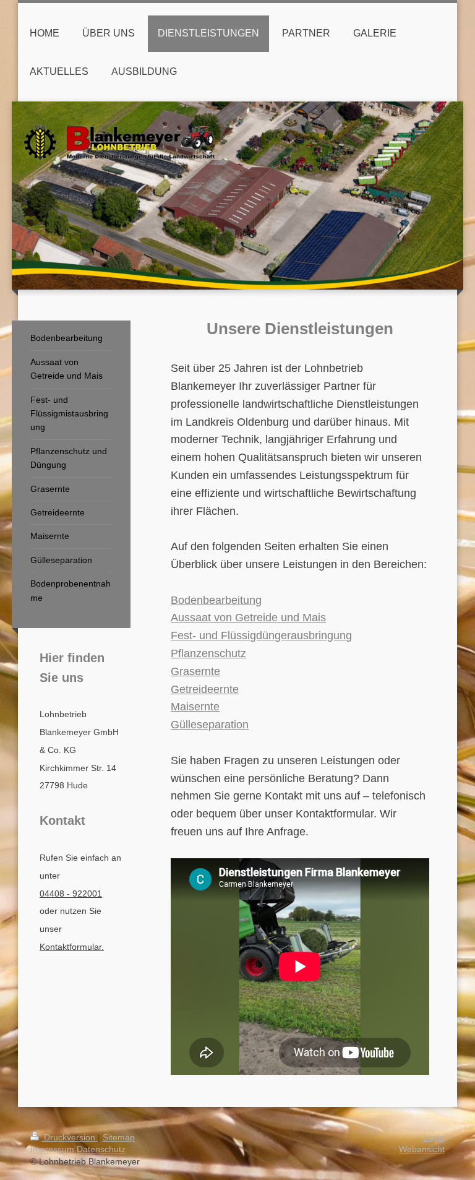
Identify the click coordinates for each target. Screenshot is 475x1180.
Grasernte (195, 671)
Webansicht (422, 1149)
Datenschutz (101, 1149)
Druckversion (69, 1137)
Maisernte (195, 706)
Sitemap (119, 1137)
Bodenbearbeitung (216, 600)
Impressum (52, 1149)
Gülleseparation (210, 724)
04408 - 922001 (71, 893)
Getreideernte (205, 689)
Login (434, 1137)
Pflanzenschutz (208, 653)
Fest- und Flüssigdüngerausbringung (261, 635)
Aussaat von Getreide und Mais (248, 617)
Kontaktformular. (72, 947)
